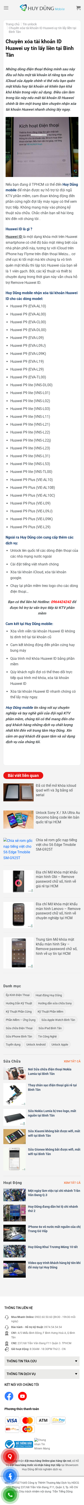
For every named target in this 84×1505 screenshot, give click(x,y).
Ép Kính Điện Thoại (18, 995)
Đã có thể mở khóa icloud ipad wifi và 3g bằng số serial (56, 790)
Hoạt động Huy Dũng (49, 995)
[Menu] (6, 7)
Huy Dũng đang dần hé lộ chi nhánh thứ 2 (53, 1209)
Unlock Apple (60, 1044)
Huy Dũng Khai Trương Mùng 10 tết (53, 1247)
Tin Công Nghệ (47, 1036)
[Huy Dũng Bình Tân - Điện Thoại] (42, 8)
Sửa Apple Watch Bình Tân (58, 1020)
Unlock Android (35, 1044)
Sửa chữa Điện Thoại (19, 1028)
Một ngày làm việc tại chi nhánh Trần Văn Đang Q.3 (54, 1193)
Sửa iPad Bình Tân (50, 1028)
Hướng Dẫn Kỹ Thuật (19, 1003)
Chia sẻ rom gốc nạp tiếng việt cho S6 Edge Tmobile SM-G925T (56, 845)
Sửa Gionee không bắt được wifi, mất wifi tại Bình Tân (54, 1152)
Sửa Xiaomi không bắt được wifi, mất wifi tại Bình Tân (54, 1133)
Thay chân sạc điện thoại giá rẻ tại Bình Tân (52, 1087)
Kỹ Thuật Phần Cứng (19, 1011)
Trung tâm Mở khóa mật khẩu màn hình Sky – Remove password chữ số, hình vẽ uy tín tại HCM (56, 946)
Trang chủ (12, 24)
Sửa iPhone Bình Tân (19, 1036)
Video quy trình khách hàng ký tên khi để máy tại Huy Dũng (54, 1265)
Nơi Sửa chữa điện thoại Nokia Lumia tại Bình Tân (49, 1071)
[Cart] (78, 8)
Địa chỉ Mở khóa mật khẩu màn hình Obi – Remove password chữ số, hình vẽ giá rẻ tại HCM (57, 879)
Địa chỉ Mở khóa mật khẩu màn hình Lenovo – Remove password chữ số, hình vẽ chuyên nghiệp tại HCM (58, 911)
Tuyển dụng (13, 1044)
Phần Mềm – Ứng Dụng (20, 1020)
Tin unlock (30, 24)
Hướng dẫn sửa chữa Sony (55, 1003)
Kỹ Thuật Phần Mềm (50, 1011)
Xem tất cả (72, 1061)
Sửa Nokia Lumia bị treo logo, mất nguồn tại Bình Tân (52, 1113)
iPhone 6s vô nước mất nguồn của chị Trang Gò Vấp (54, 1229)
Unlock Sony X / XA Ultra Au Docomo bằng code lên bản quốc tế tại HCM (58, 817)
